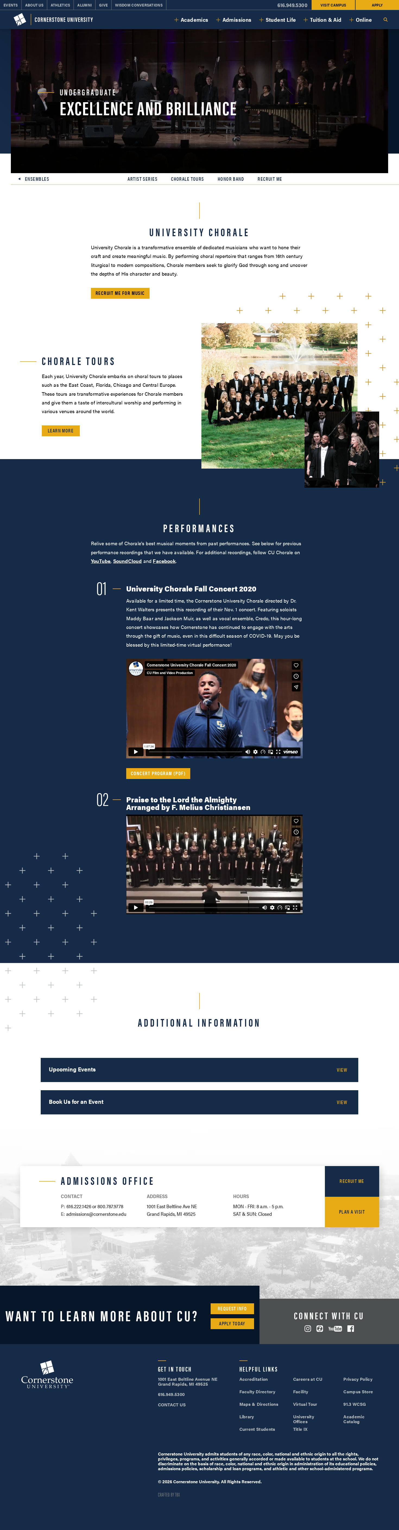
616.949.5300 (292, 5)
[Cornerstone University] (53, 19)
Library (246, 1416)
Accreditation (253, 1379)
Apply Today (232, 1323)
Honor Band (231, 178)
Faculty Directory (257, 1391)
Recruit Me (270, 178)
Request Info (232, 1308)
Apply (377, 5)
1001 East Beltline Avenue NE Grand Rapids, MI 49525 (188, 1381)
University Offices (303, 1419)
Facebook (164, 560)
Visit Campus (333, 5)
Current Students (257, 1429)
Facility (300, 1391)
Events (11, 5)
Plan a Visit (352, 1211)
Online (364, 19)
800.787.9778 (110, 1206)
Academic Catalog (354, 1419)
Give (103, 5)
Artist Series (142, 178)
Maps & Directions (258, 1404)
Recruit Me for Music (120, 292)
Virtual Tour (305, 1404)
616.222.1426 (78, 1206)
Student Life (281, 19)
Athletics (60, 5)
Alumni (84, 5)
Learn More (61, 430)
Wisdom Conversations (139, 5)
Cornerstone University (47, 1375)
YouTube (100, 560)
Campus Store (358, 1391)
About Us (34, 5)
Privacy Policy (357, 1379)
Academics (194, 19)
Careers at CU (307, 1379)
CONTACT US (172, 1404)
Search (385, 19)
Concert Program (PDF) (158, 773)
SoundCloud (127, 560)
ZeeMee (319, 1328)
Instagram (308, 1328)
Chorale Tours (187, 178)
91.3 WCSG (354, 1404)
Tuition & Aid (325, 19)
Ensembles (37, 178)
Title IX (300, 1429)
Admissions (237, 19)
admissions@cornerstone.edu (96, 1213)
